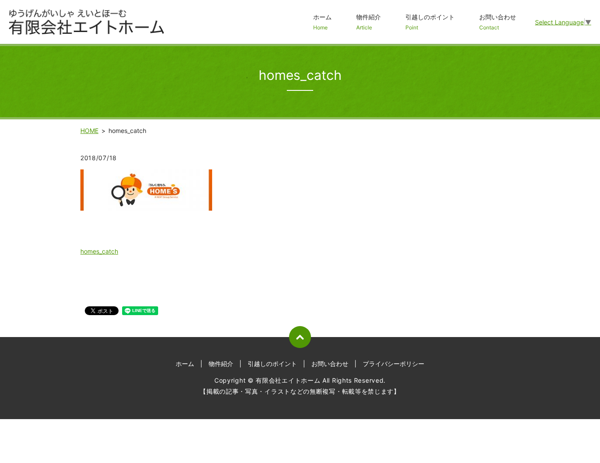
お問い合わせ (497, 22)
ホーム (322, 22)
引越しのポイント (430, 22)
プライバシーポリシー (393, 363)
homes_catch (99, 251)
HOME (89, 130)
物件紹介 (368, 22)
